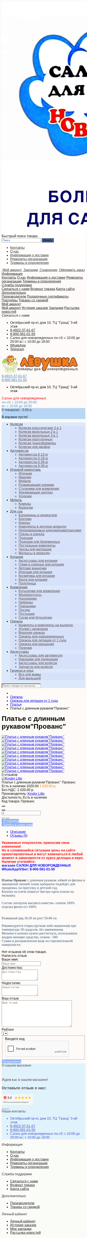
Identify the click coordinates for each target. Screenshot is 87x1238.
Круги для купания (33, 579)
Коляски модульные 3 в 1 (38, 435)
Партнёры (10, 300)
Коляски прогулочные (36, 439)
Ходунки (25, 496)
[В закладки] (3, 818)
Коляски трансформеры (37, 443)
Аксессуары (19, 651)
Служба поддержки (17, 285)
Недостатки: (11, 983)
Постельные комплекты (37, 545)
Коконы (24, 523)
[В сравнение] (7, 818)
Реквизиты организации (29, 259)
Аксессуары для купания (38, 560)
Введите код (14, 1039)
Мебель (16, 500)
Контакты (17, 247)
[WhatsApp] (7, 1107)
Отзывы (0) (18, 835)
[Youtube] (6, 1107)
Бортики (25, 519)
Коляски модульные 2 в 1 (38, 432)
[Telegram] (8, 1107)
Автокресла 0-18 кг (33, 458)
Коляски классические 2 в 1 (40, 428)
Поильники (27, 606)
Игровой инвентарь (25, 469)
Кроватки (26, 507)
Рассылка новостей (25, 1232)
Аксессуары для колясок (38, 663)
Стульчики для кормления (39, 488)
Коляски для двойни (34, 447)
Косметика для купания (37, 576)
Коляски (16, 424)
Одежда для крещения (36, 644)
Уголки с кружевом (33, 629)
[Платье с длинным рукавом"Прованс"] (33, 737)
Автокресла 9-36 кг (33, 466)
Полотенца (27, 583)
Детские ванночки (32, 568)
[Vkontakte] (2, 1107)
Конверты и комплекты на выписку (46, 625)
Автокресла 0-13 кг (33, 454)
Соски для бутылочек (35, 617)
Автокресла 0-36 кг (33, 462)
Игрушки (25, 473)
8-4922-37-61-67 (22, 330)
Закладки (56, 308)
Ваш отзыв (10, 998)
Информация (12, 274)
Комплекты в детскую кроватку (43, 526)
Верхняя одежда (32, 632)
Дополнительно (14, 292)
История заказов (35, 308)
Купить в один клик (17, 824)
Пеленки (25, 648)
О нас (14, 251)
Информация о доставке (29, 255)
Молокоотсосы (30, 595)
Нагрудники (28, 598)
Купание (16, 557)
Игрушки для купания (35, 572)
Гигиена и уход (21, 670)
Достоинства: (12, 967)
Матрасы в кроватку (34, 553)
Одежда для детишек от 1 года (42, 640)
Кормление (19, 587)
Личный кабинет (22, 1221)
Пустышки (27, 614)
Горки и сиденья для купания (41, 564)
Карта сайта (65, 289)
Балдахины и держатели (38, 515)
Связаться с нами (16, 289)
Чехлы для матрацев (35, 549)
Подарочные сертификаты (48, 296)
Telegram (17, 349)
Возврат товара (42, 289)
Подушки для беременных (39, 541)
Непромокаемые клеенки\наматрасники (50, 530)
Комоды (25, 504)
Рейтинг (8, 1029)
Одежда (16, 621)
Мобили (25, 481)
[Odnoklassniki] (4, 1107)
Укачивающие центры (36, 492)
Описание (18, 832)
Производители (14, 296)
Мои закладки (20, 1229)
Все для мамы (30, 674)
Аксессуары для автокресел (41, 655)
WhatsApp (18, 345)
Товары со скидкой (33, 300)
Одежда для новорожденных (41, 636)
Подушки (26, 538)
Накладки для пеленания (38, 659)
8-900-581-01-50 (22, 334)
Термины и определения (29, 263)
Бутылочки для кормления (39, 591)
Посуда (24, 610)
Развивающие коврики (36, 485)
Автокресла (19, 450)
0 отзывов (10, 774)
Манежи (25, 477)
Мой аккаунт (11, 304)
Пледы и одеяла (31, 534)
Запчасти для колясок (36, 667)
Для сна (16, 511)
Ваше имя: (10, 959)
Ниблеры (26, 602)
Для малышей (30, 678)
